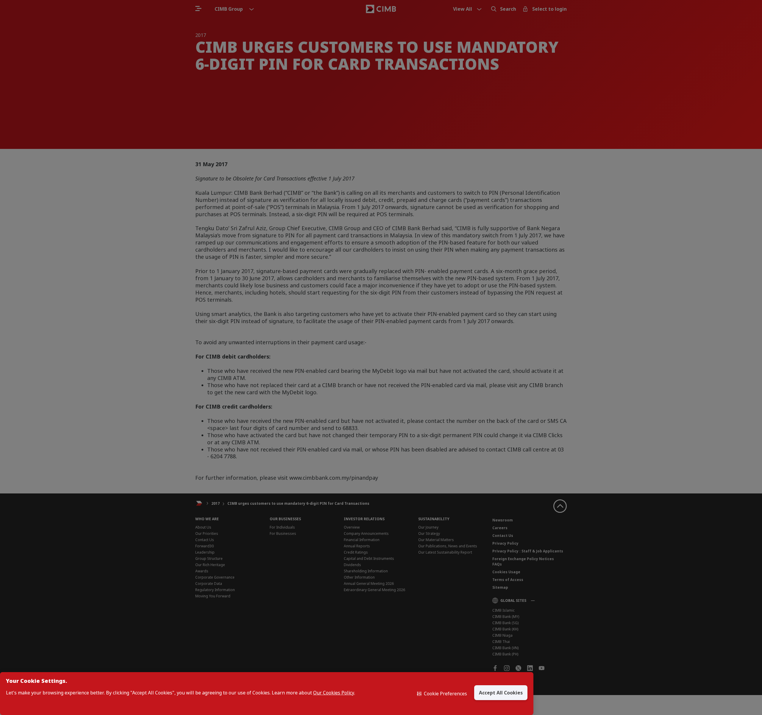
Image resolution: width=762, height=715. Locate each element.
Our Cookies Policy (333, 693)
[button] (442, 693)
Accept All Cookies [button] (501, 692)
